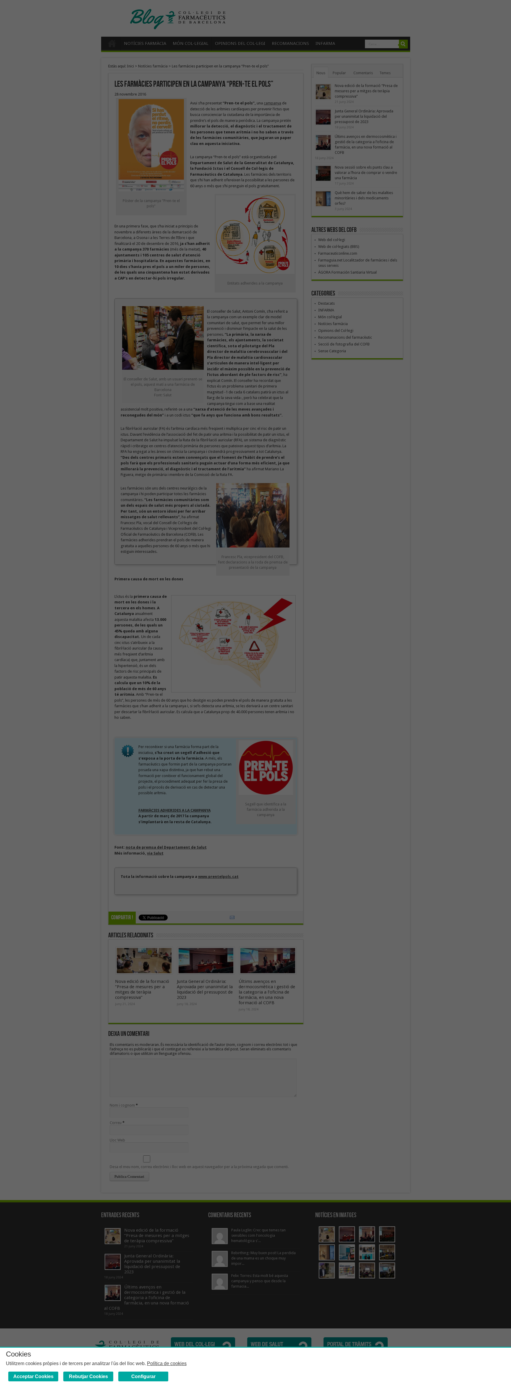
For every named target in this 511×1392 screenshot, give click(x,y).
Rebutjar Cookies (88, 1376)
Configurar (143, 1376)
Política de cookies (167, 1363)
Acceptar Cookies (33, 1376)
